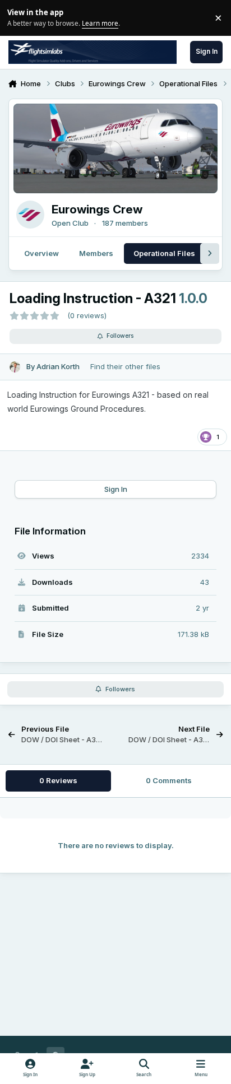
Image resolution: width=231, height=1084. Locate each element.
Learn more (19, 17)
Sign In (115, 489)
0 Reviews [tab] (58, 780)
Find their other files (125, 366)
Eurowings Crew (97, 209)
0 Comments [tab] (169, 780)
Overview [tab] (41, 253)
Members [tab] (96, 253)
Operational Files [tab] (164, 253)
